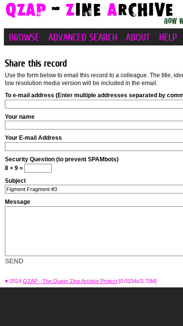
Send (14, 261)
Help (168, 37)
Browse (24, 37)
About (138, 37)
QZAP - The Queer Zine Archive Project (70, 281)
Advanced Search (82, 37)
